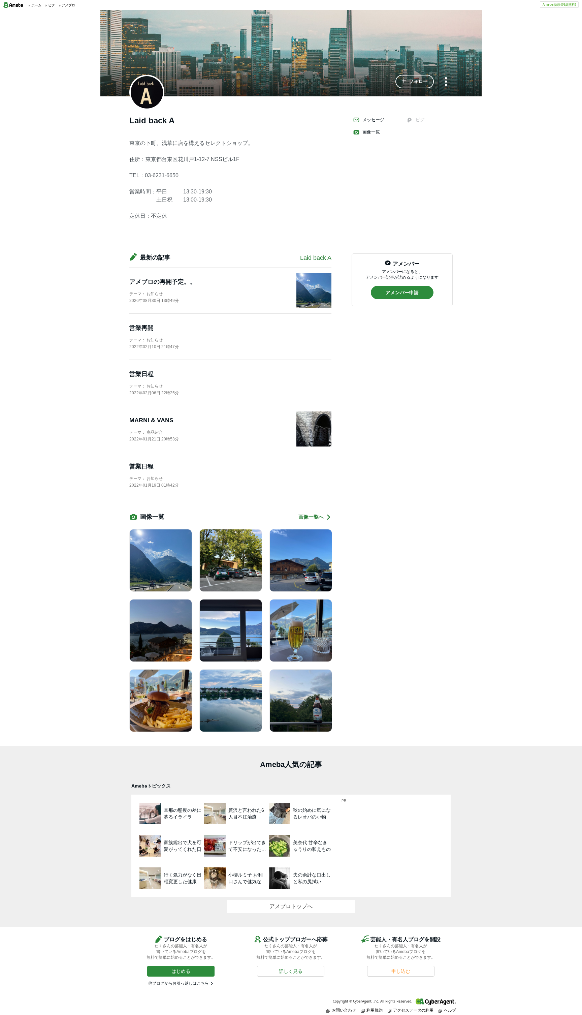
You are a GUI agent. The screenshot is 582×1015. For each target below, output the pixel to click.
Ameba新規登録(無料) (559, 4)
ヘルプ (450, 1010)
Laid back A (315, 257)
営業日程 (141, 374)
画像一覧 (371, 131)
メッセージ (373, 119)
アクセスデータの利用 (413, 1010)
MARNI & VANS (151, 420)
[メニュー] (446, 82)
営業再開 (141, 328)
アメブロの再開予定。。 (162, 281)
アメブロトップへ (291, 906)
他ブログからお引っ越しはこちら (178, 983)
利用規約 (374, 1010)
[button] (414, 81)
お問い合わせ (344, 1010)
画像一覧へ (311, 517)
